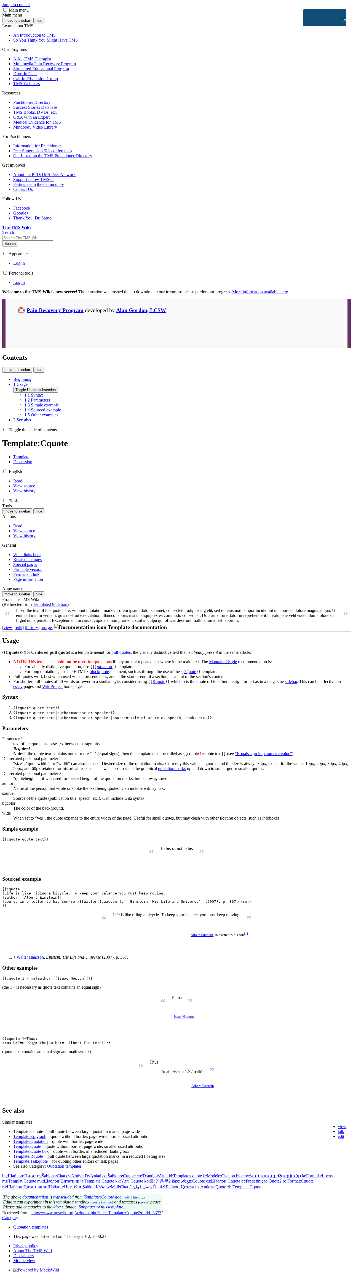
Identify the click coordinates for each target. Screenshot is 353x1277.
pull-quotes (121, 652)
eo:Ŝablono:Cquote (119, 1175)
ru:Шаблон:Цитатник (22, 1186)
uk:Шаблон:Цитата (176, 1186)
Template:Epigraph (29, 1136)
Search (10, 244)
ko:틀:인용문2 (157, 1181)
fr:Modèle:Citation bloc (223, 1175)
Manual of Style (223, 661)
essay (18, 686)
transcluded (63, 1197)
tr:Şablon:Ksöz (92, 1186)
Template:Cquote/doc (102, 1197)
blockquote (99, 671)
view (8, 627)
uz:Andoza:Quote (210, 1186)
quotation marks (172, 768)
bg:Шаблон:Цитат (19, 1175)
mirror (107, 1202)
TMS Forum (326, 20)
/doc (57, 1207)
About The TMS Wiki (32, 1250)
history (32, 627)
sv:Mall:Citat (117, 1186)
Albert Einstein (202, 935)
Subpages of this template (101, 1207)
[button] (5, 10)
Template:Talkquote (30, 1161)
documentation (35, 1197)
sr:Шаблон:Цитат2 (60, 1186)
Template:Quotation (50, 604)
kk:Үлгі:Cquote (129, 1181)
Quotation (103, 666)
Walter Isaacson (30, 957)
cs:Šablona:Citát (51, 1175)
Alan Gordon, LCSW (141, 310)
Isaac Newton (184, 1017)
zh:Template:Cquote (244, 1186)
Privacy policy (25, 1245)
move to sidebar (17, 20)
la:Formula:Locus (317, 1175)
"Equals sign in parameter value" (263, 753)
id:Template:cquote (185, 1175)
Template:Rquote (28, 1156)
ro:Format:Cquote (298, 1181)
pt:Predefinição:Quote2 (261, 1181)
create (96, 1202)
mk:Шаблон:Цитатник (58, 1181)
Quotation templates (64, 1166)
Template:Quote (27, 1146)
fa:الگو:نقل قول (143, 1186)
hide (39, 20)
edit (19, 627)
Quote (190, 671)
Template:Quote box (31, 1151)
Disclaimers (23, 1255)
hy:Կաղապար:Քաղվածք (273, 1175)
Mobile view (24, 1260)
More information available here (260, 291)
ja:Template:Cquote (97, 1181)
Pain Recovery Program (55, 310)
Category (10, 1217)
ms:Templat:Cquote (19, 1181)
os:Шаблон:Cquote (223, 1181)
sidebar (291, 681)
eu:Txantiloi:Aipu (152, 1175)
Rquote (159, 681)
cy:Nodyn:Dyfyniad (83, 1175)
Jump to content (16, 4)
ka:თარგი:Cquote (188, 1181)
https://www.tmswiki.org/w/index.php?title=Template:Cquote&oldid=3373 (96, 1212)
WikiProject (52, 686)
